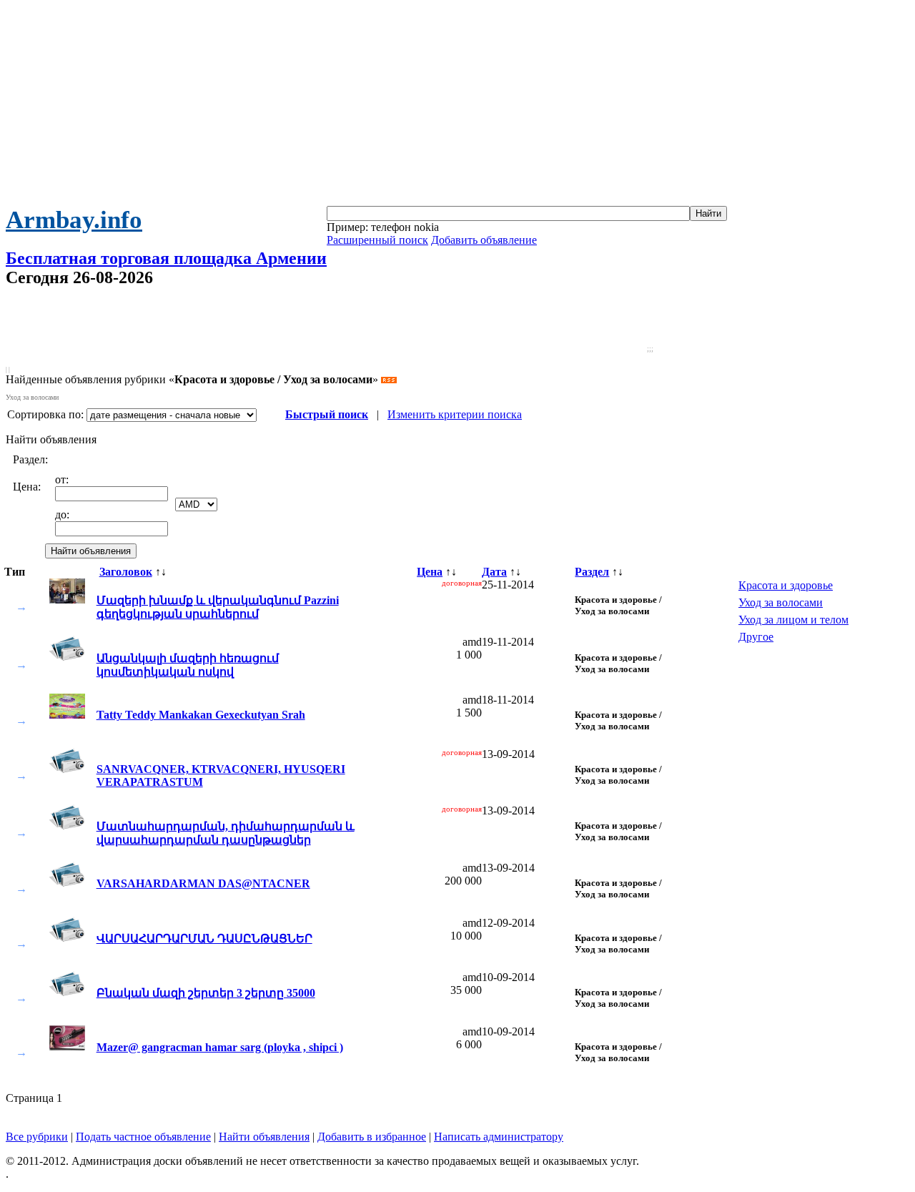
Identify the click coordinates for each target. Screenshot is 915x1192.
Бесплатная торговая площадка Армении (166, 258)
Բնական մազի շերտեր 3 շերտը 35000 (206, 993)
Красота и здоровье (785, 585)
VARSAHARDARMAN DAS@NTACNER (203, 883)
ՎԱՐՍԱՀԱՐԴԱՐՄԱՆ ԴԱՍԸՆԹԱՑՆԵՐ (204, 938)
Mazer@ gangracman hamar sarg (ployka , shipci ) (220, 1047)
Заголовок (125, 572)
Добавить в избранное (371, 1137)
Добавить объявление (484, 240)
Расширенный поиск (377, 240)
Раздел (592, 572)
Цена (429, 572)
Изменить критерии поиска (454, 414)
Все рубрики (37, 1137)
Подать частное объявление (143, 1137)
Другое (755, 637)
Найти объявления (264, 1137)
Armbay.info (74, 220)
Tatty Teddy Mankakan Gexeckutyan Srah (201, 715)
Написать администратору (498, 1137)
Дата (494, 572)
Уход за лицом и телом (793, 620)
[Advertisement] (457, 106)
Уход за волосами (780, 602)
